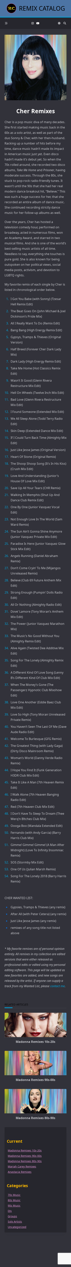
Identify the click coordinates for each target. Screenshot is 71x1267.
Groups (12, 1216)
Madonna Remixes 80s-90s (35, 1118)
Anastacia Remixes (19, 1172)
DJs (10, 1211)
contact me (57, 986)
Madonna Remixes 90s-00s (35, 1080)
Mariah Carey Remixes (22, 1166)
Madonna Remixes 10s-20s (35, 1042)
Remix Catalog (42, 8)
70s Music (14, 1195)
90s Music (14, 1205)
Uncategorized (17, 1227)
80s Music (14, 1200)
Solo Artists (15, 1221)
